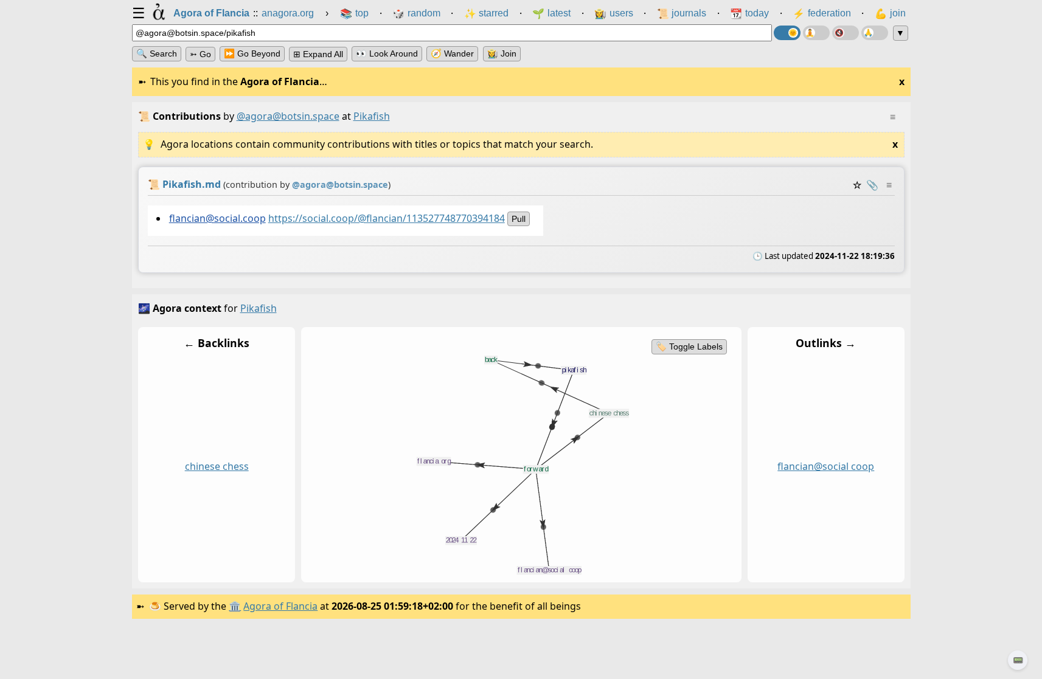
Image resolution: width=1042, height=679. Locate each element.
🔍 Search (156, 53)
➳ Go (200, 54)
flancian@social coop (825, 466)
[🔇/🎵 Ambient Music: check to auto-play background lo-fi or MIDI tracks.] (845, 33)
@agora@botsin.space (288, 116)
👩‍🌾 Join (501, 53)
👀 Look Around (387, 53)
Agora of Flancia (280, 606)
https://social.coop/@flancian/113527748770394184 (386, 218)
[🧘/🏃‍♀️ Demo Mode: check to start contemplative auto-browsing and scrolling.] (816, 33)
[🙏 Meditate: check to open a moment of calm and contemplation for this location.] (874, 33)
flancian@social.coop (216, 218)
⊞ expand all (318, 54)
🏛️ (235, 606)
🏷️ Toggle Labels (688, 346)
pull (518, 219)
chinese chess (216, 466)
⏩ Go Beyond (252, 53)
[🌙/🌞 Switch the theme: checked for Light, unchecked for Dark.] (787, 33)
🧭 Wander (452, 53)
